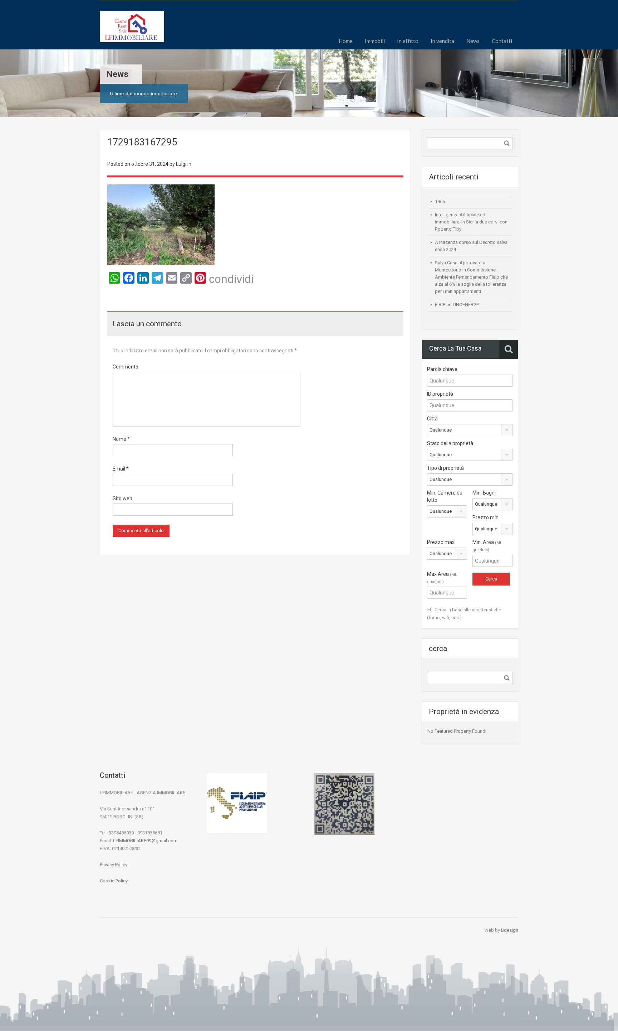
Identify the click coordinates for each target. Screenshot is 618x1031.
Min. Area (487, 545)
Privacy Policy (113, 864)
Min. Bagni (484, 493)
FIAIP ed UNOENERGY (457, 304)
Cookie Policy (114, 880)
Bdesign (509, 930)
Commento (125, 367)
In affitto (407, 41)
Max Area (442, 577)
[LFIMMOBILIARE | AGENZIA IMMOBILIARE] (132, 30)
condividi (231, 279)
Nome (121, 439)
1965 (440, 201)
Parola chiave (442, 369)
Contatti (502, 41)
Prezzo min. (486, 517)
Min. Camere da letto (444, 496)
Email (121, 469)
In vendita (442, 41)
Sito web (122, 498)
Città (432, 418)
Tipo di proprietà (445, 468)
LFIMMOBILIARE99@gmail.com (145, 840)
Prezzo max (441, 542)
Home (346, 41)
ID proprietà (440, 394)
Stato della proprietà (450, 443)
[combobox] (469, 430)
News (473, 41)
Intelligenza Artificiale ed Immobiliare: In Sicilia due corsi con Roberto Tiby (471, 222)
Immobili (375, 41)
